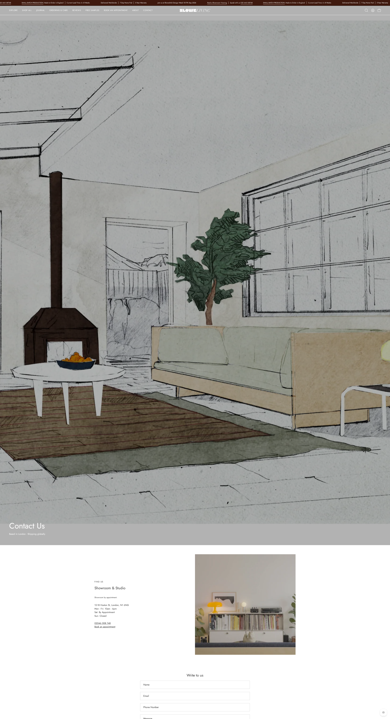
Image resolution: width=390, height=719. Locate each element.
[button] (58, 10)
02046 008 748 (102, 623)
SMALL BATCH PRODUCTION (32, 3)
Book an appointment (104, 626)
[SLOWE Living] (195, 10)
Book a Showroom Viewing (217, 3)
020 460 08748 (246, 3)
